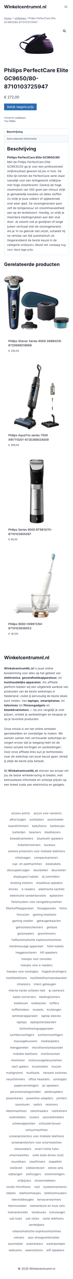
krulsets (38, 1009)
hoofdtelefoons (16, 978)
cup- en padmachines (27, 864)
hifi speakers (48, 952)
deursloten (58, 870)
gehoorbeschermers (29, 927)
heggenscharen (26, 952)
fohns (63, 908)
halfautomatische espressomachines (36, 940)
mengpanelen (19, 1047)
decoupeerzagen (18, 870)
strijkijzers (20, 117)
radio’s (37, 1104)
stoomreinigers (54, 1174)
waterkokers (34, 1243)
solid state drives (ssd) (48, 1155)
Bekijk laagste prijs (20, 107)
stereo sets (55, 1168)
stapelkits (55, 1161)
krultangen (54, 1009)
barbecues (57, 826)
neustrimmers (15, 1079)
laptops (22, 1022)
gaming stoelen (22, 921)
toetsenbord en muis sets (47, 1206)
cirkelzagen (23, 857)
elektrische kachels (52, 889)
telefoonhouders (55, 1193)
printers (62, 1098)
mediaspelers (50, 1041)
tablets (11, 1193)
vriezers (19, 1237)
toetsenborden (18, 1212)
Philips (12, 121)
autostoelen (55, 819)
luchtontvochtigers (50, 1035)
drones (13, 889)
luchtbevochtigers (22, 1035)
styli (37, 1187)
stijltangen (15, 1174)
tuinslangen (57, 1212)
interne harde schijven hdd (27, 990)
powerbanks (14, 1098)
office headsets (39, 1079)
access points (20, 813)
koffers (54, 1003)
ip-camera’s (56, 990)
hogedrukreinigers (54, 971)
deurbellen (40, 870)
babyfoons (39, 826)
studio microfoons (18, 1187)
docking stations (21, 883)
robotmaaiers (39, 1111)
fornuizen (23, 914)
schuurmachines (36, 1130)
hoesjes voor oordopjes (22, 971)
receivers (51, 1104)
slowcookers (22, 1149)
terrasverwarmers (49, 1199)
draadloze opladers (49, 883)
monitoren (18, 1060)
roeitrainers (59, 1111)
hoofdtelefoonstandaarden (48, 978)
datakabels (53, 864)
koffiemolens (20, 1009)
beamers (35, 832)
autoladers (36, 819)
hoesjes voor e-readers (36, 965)
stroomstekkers (45, 1180)
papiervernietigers (26, 1085)
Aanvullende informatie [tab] (22, 138)
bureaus (49, 845)
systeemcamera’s (55, 1187)
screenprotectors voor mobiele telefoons (36, 1136)
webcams (15, 1250)
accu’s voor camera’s (48, 813)
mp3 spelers (20, 1066)
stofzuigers (33, 1174)
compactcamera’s (46, 857)
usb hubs (15, 1218)
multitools (33, 1073)
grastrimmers (47, 933)
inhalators (23, 984)
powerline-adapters (39, 1098)
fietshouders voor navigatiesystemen (36, 902)
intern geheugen (45, 984)
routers (34, 1117)
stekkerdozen (35, 1168)
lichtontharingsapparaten (36, 1028)
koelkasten (38, 1003)
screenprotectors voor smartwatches (36, 1142)
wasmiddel (15, 1243)
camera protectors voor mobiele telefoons (36, 851)
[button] (64, 31)
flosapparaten (46, 908)
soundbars (18, 1161)
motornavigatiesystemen (45, 1060)
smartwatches (19, 1155)
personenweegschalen (25, 1091)
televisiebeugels (23, 1199)
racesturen (22, 1104)
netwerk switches (55, 1073)
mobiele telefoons (25, 1054)
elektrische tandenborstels (28, 895)
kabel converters (24, 997)
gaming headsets (44, 914)
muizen (56, 1066)
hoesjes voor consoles (36, 959)
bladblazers (52, 832)
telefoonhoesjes (30, 1193)
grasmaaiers (25, 933)
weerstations (34, 1250)
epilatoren (56, 895)
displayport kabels (26, 876)
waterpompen (55, 1243)
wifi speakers (55, 1250)
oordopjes (60, 1079)
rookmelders (17, 1117)
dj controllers (51, 876)
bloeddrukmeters (21, 838)
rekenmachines (16, 1111)
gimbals (52, 927)
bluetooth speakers (50, 838)
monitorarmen (50, 1054)
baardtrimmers (18, 826)
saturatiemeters (53, 1117)
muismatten (40, 1066)
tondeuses (39, 1212)
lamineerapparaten (25, 1016)
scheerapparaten (23, 1123)
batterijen (18, 832)
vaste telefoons (53, 1218)
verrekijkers (36, 1224)
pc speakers (50, 1085)
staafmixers (37, 1161)
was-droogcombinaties (43, 1237)
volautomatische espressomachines (36, 1231)
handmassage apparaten (26, 946)
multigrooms (14, 1073)
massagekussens (25, 1041)
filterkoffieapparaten (20, 908)
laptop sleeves (51, 1016)
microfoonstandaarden (47, 1047)
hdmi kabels (55, 946)
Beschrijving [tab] (15, 131)
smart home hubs (47, 1149)
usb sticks (32, 1218)
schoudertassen (50, 1123)
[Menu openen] (66, 6)
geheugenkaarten (49, 921)
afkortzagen (18, 819)
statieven (16, 1168)
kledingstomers (49, 997)
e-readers (28, 889)
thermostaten (17, 1206)
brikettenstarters (29, 845)
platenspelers (53, 1091)
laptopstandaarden (43, 1022)
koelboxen (21, 1003)
